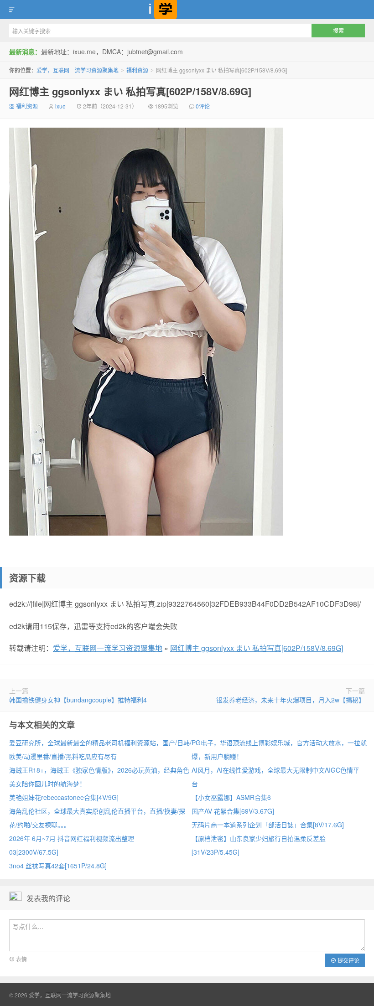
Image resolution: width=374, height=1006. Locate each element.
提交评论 (347, 960)
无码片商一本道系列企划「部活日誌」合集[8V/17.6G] (268, 824)
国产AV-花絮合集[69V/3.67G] (233, 810)
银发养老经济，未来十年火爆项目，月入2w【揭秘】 (290, 699)
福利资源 (137, 70)
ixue (60, 106)
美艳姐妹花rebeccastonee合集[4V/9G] (64, 797)
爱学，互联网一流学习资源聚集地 (187, 9)
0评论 (203, 106)
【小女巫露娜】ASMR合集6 (231, 797)
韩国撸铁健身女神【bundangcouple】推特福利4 (78, 699)
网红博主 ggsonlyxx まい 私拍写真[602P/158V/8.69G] (130, 91)
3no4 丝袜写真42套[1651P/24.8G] (58, 865)
